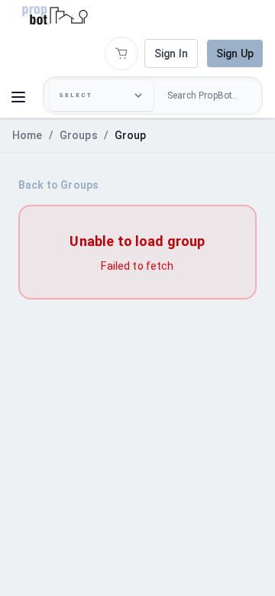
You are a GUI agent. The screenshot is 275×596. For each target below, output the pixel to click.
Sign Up (235, 53)
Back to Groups (58, 185)
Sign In (171, 53)
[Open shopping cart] (121, 53)
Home (27, 135)
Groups (79, 135)
